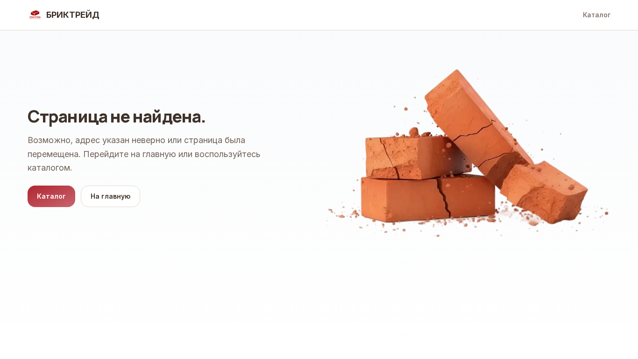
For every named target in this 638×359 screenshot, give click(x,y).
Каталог (596, 15)
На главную (110, 196)
